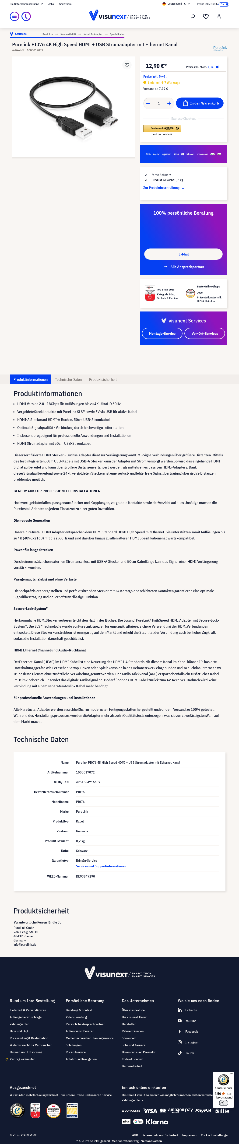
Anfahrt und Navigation (81, 1059)
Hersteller (129, 1024)
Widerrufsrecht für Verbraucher (31, 1045)
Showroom (65, 4)
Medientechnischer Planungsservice (89, 1038)
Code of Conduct (133, 1059)
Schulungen (73, 1045)
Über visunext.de (133, 1010)
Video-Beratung (76, 1017)
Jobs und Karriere (133, 1045)
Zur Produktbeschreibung (161, 187)
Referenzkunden (133, 1031)
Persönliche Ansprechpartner (85, 1024)
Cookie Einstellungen (215, 1135)
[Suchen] (193, 16)
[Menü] (14, 16)
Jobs (51, 4)
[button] (162, 130)
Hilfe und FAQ (19, 1031)
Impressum (189, 1135)
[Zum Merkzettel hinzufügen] (127, 65)
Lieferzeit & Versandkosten (28, 1010)
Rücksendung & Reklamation (29, 1038)
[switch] (223, 1103)
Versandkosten (151, 1141)
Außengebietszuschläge (26, 1017)
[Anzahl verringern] (148, 103)
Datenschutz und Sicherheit (160, 1135)
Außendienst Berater (80, 1031)
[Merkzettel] (206, 16)
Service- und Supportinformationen (101, 866)
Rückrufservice (76, 1052)
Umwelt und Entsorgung (26, 1052)
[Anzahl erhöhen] (169, 103)
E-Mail (184, 254)
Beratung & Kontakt (79, 1010)
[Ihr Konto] (219, 16)
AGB (135, 1135)
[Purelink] (220, 48)
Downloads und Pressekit (139, 1052)
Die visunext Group (134, 1017)
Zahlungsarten (19, 1024)
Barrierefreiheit (132, 1066)
